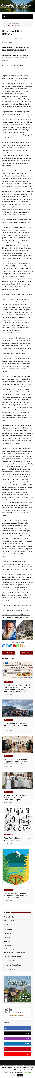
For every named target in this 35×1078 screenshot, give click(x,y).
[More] (21, 645)
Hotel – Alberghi (9, 920)
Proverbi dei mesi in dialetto (13, 956)
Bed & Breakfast (9, 925)
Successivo (25, 652)
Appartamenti (8, 929)
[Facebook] (3, 645)
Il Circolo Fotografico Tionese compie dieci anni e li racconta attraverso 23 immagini (16, 761)
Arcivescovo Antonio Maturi (12, 965)
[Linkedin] (10, 645)
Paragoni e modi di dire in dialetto (14, 952)
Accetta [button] (20, 1075)
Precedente (9, 652)
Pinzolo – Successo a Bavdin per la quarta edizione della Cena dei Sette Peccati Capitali (17, 797)
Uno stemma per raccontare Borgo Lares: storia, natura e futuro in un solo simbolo (15, 895)
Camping (7, 937)
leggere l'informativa (16, 1072)
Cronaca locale (18, 38)
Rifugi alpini (7, 945)
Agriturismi (7, 933)
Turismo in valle (9, 917)
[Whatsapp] (17, 645)
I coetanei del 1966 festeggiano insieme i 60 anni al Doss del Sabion (16, 725)
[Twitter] (7, 645)
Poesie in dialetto (9, 961)
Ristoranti (7, 941)
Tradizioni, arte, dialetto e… (12, 949)
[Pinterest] (14, 645)
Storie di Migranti (9, 969)
